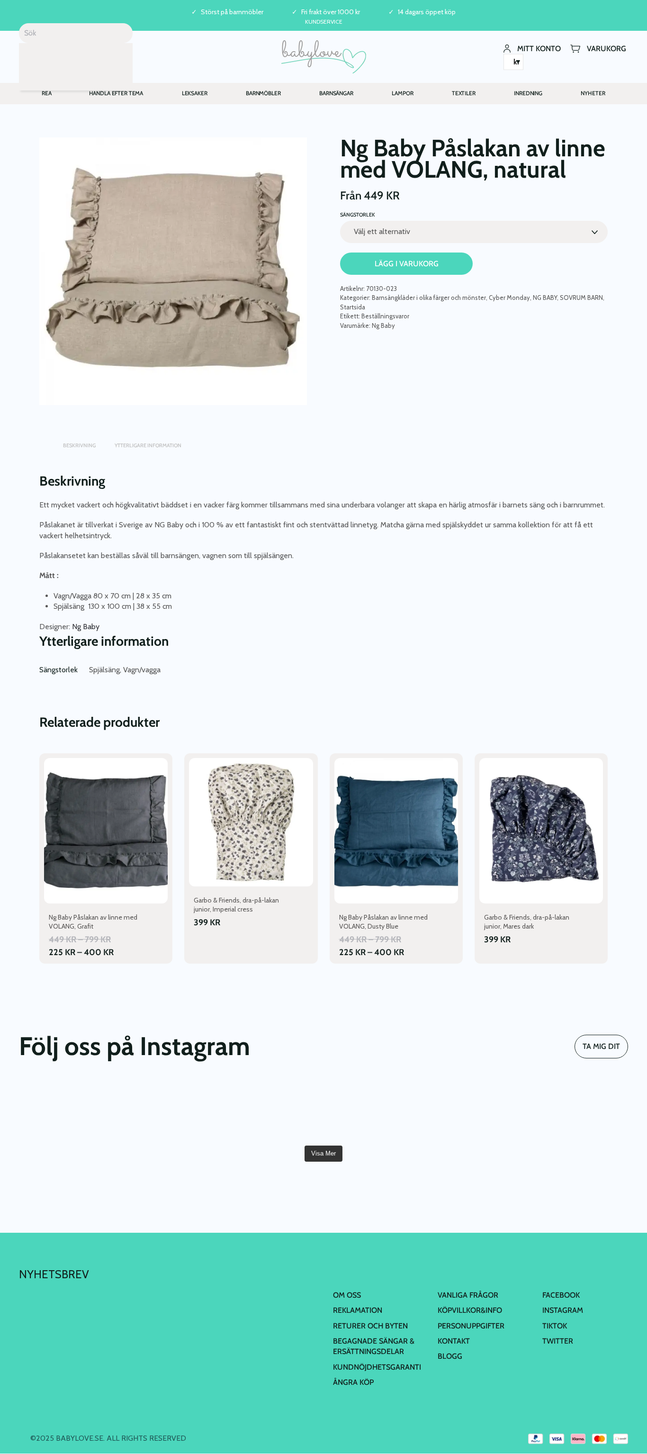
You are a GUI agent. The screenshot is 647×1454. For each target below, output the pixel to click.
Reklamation (357, 1310)
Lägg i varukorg (407, 263)
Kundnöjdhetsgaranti (377, 1367)
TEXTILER (464, 93)
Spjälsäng (104, 669)
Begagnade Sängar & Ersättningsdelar (373, 1346)
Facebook (561, 1295)
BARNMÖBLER (263, 93)
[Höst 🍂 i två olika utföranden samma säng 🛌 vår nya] (68, 1110)
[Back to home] (323, 56)
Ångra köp (353, 1382)
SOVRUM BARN (581, 297)
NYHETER (593, 93)
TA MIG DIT (601, 1046)
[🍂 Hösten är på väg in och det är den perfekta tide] (477, 1110)
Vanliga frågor (468, 1295)
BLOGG (450, 1356)
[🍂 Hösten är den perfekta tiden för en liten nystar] (374, 1110)
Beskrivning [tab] (79, 445)
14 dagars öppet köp (427, 12)
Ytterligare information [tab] (148, 445)
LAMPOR (402, 93)
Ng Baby (383, 325)
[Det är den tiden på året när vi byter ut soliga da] (170, 1110)
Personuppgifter (471, 1325)
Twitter (557, 1341)
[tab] (44, 440)
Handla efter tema (116, 93)
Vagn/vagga (142, 669)
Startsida (352, 307)
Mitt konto (539, 48)
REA (47, 93)
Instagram (562, 1310)
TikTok (554, 1325)
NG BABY (545, 297)
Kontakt (454, 1341)
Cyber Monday (509, 297)
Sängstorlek (357, 214)
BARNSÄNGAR (336, 93)
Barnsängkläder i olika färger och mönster (429, 297)
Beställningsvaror (385, 316)
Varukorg (606, 48)
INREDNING (528, 93)
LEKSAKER (194, 93)
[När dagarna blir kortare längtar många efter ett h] (272, 1110)
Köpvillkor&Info (470, 1310)
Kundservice (323, 21)
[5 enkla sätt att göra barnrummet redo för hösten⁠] (579, 1110)
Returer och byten (370, 1325)
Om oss (347, 1295)
